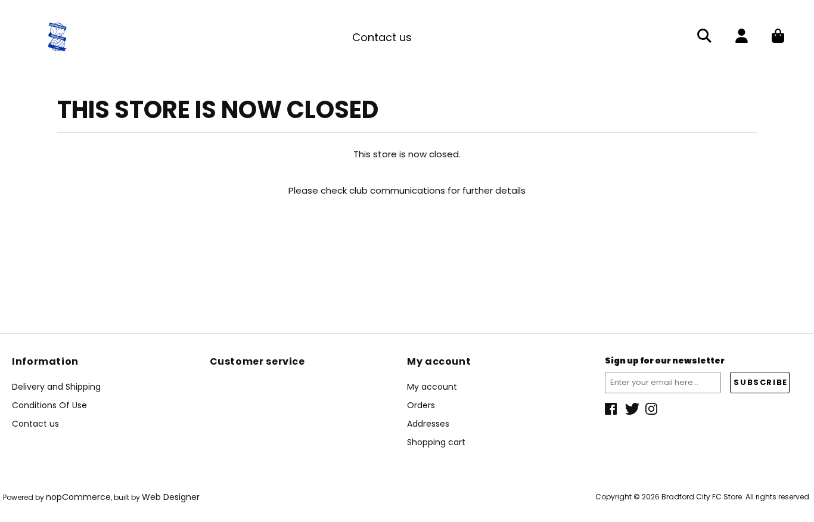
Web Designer (171, 497)
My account (432, 387)
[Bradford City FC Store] (57, 36)
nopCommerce (78, 497)
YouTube (652, 409)
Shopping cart (436, 442)
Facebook (612, 409)
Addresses (428, 424)
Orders (421, 405)
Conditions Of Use (49, 405)
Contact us (382, 37)
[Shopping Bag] (778, 37)
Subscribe (760, 382)
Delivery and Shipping (56, 387)
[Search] (704, 37)
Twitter (632, 409)
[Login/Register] (741, 37)
